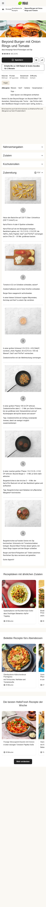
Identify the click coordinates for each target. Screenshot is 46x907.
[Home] (3, 9)
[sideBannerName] (23, 128)
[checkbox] (2, 54)
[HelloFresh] (23, 3)
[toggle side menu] (3, 3)
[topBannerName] (23, 16)
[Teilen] (42, 60)
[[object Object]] (36, 60)
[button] (23, 155)
